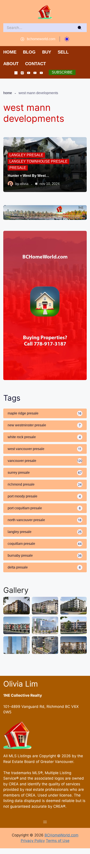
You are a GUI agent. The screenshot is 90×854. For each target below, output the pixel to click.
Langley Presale (26, 155)
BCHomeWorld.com (61, 835)
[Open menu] (45, 822)
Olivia (24, 184)
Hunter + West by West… (28, 176)
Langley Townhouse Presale (38, 161)
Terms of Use (57, 840)
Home (7, 93)
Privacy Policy (33, 840)
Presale (17, 168)
